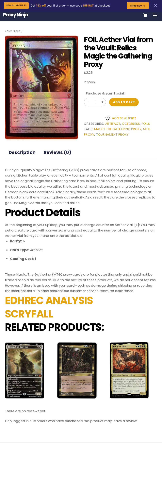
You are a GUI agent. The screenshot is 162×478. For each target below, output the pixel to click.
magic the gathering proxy (117, 129)
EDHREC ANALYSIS (49, 300)
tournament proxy (112, 134)
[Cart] (145, 15)
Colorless (131, 123)
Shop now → (137, 5)
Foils (17, 31)
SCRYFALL (29, 314)
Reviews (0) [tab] (57, 152)
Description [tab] (22, 152)
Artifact (112, 123)
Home (8, 31)
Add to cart (124, 102)
